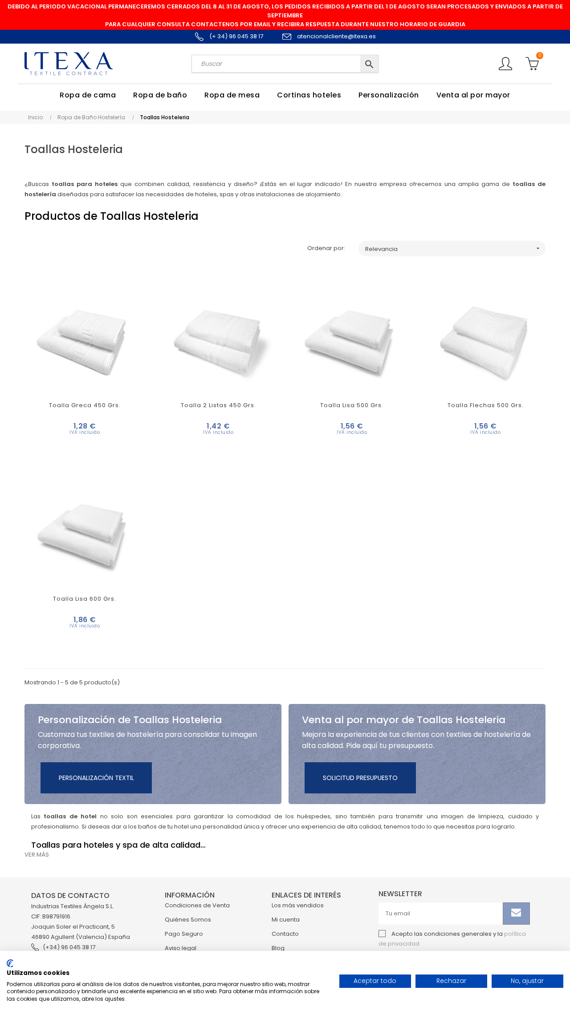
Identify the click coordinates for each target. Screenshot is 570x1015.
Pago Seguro (184, 934)
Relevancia (453, 249)
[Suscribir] (516, 913)
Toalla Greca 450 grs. (85, 405)
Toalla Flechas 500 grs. (486, 405)
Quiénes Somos (188, 919)
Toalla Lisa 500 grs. (351, 405)
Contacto (285, 934)
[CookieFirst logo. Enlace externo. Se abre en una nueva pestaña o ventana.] (10, 963)
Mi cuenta (286, 919)
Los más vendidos (298, 905)
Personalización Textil (96, 777)
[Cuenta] (505, 62)
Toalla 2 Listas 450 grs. (218, 405)
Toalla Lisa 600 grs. (84, 598)
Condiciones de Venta (197, 905)
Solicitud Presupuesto (360, 777)
